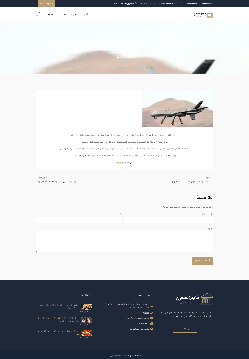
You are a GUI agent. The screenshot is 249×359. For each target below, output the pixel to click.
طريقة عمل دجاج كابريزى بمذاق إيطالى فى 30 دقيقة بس (58, 332)
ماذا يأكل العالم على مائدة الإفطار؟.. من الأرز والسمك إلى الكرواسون (58, 306)
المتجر (63, 14)
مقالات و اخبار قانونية (124, 57)
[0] (37, 14)
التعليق (209, 228)
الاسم (119, 214)
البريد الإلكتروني (207, 214)
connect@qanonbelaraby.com (198, 3)
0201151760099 (142, 313)
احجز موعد (51, 14)
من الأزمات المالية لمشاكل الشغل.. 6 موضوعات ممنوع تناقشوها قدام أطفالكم (57, 319)
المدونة (74, 14)
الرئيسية (86, 14)
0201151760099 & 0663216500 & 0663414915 (160, 3)
